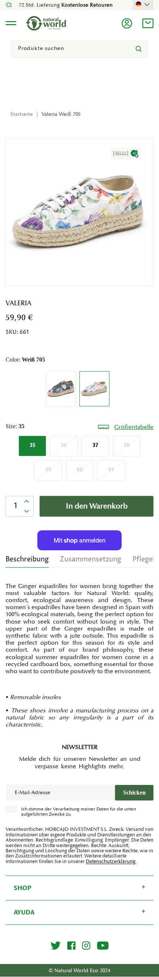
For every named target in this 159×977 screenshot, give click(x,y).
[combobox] (79, 49)
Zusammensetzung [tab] (90, 559)
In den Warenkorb (97, 506)
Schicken (134, 792)
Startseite (21, 114)
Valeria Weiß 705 (61, 114)
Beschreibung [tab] (27, 559)
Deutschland (143, 4)
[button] (148, 23)
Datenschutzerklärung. (111, 861)
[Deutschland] (143, 4)
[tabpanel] (79, 656)
